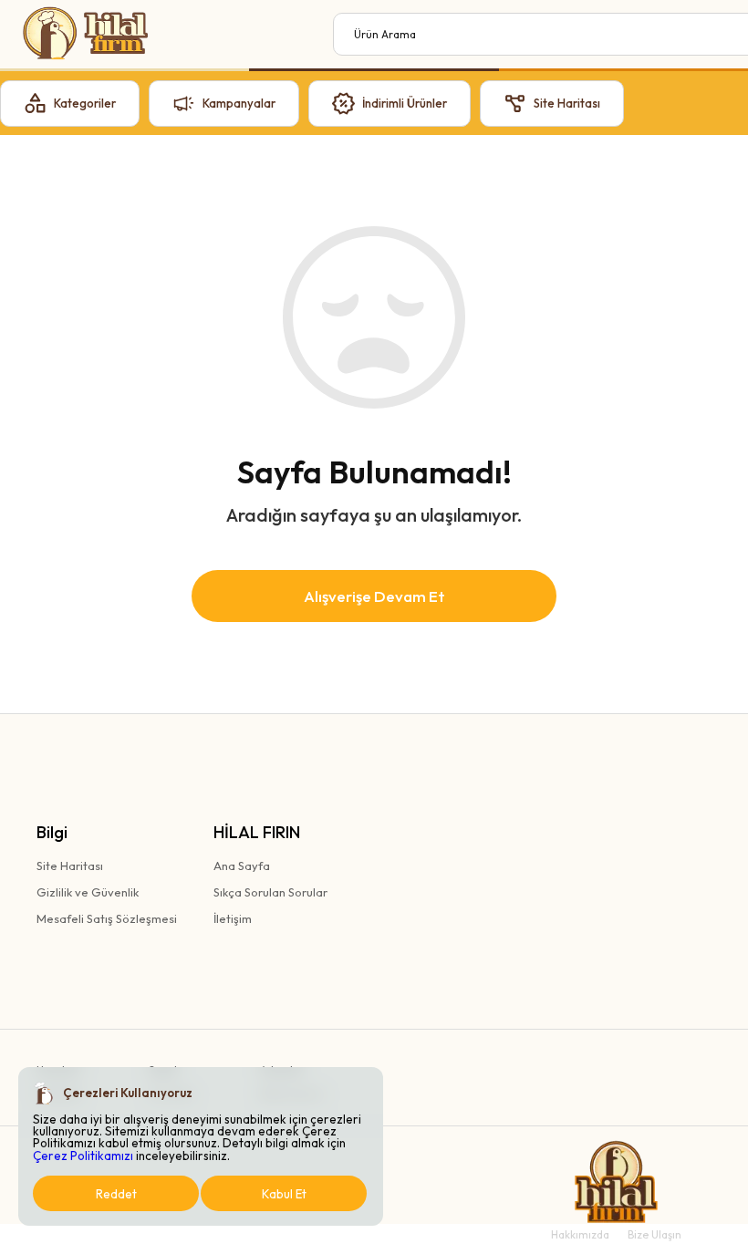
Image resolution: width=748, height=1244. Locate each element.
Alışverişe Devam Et (374, 596)
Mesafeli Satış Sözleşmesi (106, 918)
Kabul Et (284, 1194)
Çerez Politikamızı (83, 1155)
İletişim (232, 918)
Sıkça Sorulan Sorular (270, 892)
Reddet (116, 1194)
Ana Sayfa (241, 865)
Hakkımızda (580, 1234)
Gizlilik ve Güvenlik (87, 892)
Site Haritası (69, 865)
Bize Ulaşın (654, 1234)
